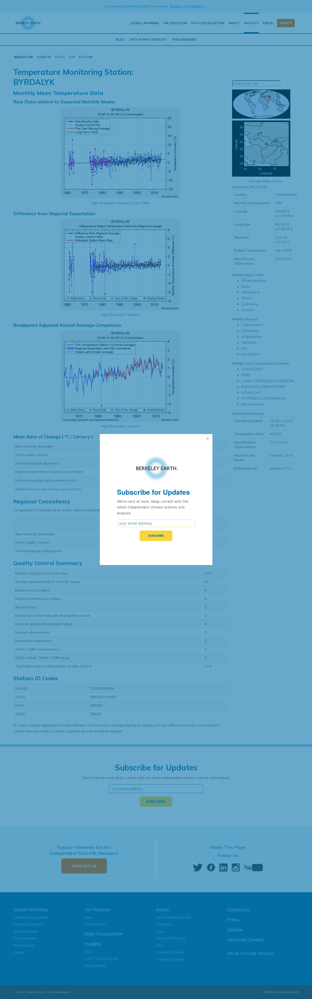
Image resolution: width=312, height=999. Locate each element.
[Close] (207, 438)
